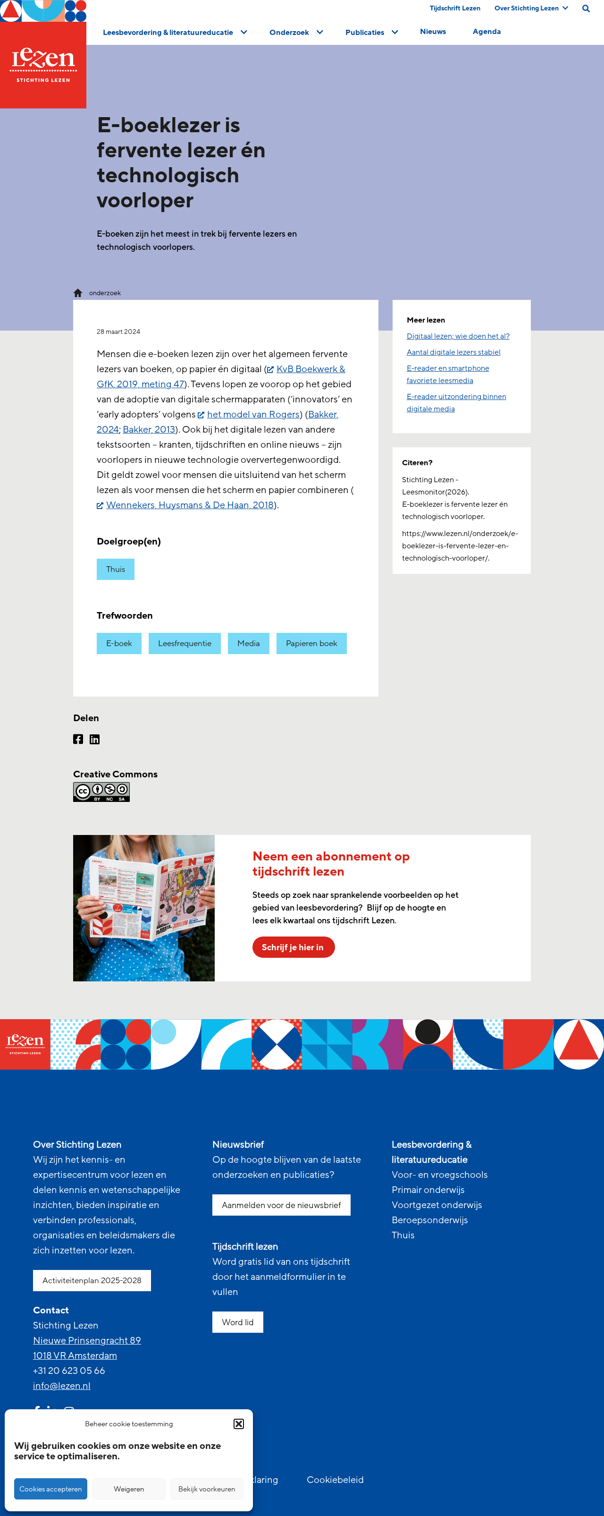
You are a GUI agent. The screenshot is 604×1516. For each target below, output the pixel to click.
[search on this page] (586, 8)
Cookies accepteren (50, 1489)
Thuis (115, 569)
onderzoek (105, 293)
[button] (238, 1424)
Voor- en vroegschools (440, 1175)
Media (248, 643)
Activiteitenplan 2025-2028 (92, 1280)
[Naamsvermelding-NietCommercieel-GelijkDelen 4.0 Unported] (225, 792)
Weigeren (129, 1489)
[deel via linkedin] (95, 740)
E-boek (119, 643)
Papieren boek (311, 643)
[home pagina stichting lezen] (78, 292)
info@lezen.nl (62, 1386)
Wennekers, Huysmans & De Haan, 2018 (190, 505)
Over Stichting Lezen (527, 8)
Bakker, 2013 (149, 430)
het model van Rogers (253, 415)
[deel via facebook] (78, 740)
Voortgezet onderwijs (437, 1205)
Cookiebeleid (335, 1480)
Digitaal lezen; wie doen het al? (458, 336)
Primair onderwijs (428, 1190)
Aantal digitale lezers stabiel (454, 352)
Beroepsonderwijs (430, 1220)
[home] (43, 54)
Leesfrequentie (184, 643)
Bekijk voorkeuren (206, 1489)
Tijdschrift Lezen (455, 8)
